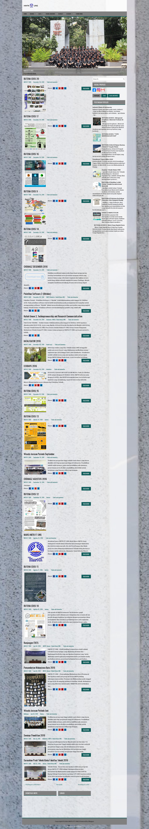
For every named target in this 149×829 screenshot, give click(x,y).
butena (47, 420)
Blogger (91, 821)
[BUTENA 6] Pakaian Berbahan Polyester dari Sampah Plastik (113, 199)
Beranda (59, 784)
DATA (41, 14)
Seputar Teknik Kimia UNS (111, 170)
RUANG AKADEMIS (50, 14)
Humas (48, 646)
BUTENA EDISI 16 (31, 154)
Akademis (49, 319)
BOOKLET (60, 14)
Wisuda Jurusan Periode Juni (36, 710)
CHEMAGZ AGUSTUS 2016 (35, 479)
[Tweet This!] (57, 88)
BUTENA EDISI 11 (31, 566)
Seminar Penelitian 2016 (34, 735)
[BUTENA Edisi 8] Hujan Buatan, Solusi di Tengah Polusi (113, 146)
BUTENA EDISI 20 (31, 78)
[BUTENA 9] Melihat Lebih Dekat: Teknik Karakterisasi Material (112, 184)
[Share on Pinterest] (62, 88)
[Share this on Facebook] (54, 88)
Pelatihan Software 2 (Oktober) (37, 293)
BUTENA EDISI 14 (31, 229)
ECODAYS (69, 14)
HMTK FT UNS (28, 70)
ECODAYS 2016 (30, 366)
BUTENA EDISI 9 (31, 191)
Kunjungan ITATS (31, 642)
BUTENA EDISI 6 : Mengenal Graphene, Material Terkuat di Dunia (112, 119)
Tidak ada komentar (52, 82)
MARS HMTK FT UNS (33, 534)
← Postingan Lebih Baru (32, 784)
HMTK (48, 297)
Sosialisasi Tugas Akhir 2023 (102, 159)
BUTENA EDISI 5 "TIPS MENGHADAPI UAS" (110, 135)
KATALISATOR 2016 (32, 341)
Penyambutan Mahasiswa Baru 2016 (39, 667)
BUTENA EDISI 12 (31, 494)
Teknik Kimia (79, 14)
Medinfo (52, 297)
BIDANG (32, 14)
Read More (86, 88)
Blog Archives (114, 96)
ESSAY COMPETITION (110, 213)
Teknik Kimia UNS (60, 297)
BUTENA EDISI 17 (31, 116)
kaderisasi (49, 344)
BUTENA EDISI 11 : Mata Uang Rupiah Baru (109, 225)
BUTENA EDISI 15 (31, 390)
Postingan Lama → (84, 784)
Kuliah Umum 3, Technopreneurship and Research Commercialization (53, 316)
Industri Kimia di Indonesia (102, 107)
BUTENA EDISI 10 (31, 605)
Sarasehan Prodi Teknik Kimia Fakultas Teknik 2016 (46, 760)
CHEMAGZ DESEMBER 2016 (36, 266)
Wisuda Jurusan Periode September (39, 454)
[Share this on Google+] (59, 88)
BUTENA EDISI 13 (31, 416)
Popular (96, 96)
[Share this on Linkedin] (65, 88)
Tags (104, 96)
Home (25, 14)
